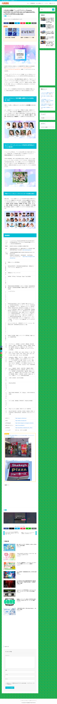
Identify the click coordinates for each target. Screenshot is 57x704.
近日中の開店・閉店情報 (45, 96)
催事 (5, 509)
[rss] (53, 0)
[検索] (54, 0)
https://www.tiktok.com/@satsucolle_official (23, 427)
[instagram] (51, 0)
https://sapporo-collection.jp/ (20, 418)
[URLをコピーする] (34, 23)
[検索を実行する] (53, 9)
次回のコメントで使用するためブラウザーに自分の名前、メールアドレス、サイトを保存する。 (21, 684)
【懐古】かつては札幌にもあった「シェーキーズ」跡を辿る (17, 460)
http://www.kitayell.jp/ (27, 250)
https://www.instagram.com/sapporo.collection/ (24, 423)
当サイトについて (33, 700)
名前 (6, 670)
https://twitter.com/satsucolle (20, 420)
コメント (7, 655)
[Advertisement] (20, 498)
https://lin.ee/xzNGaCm (19, 425)
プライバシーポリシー (25, 700)
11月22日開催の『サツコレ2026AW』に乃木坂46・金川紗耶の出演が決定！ (47, 100)
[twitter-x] (50, 0)
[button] (6, 23)
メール (6, 674)
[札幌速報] (5, 3)
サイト (6, 678)
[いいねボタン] (5, 485)
